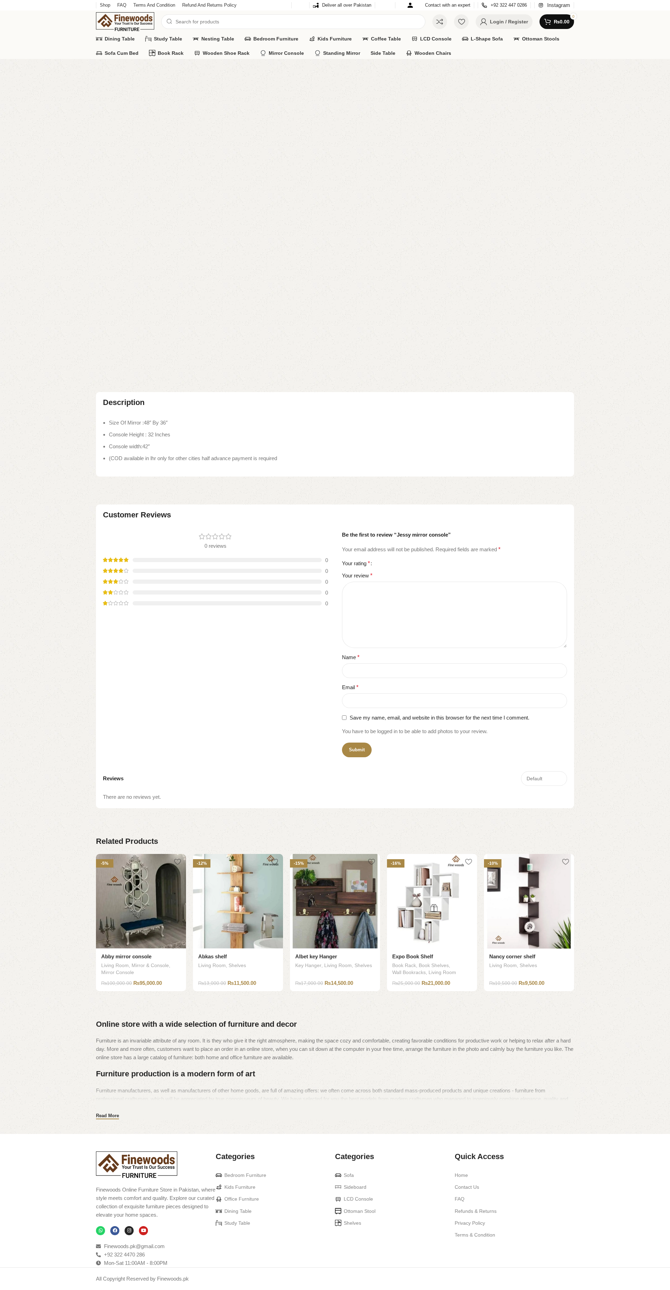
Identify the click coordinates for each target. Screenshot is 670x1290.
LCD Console (358, 1199)
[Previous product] (556, 70)
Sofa (349, 1175)
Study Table (237, 1223)
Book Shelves (434, 965)
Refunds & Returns (476, 1211)
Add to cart (451, 167)
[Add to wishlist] (177, 862)
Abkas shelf (212, 956)
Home (103, 70)
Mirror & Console (460, 101)
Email (350, 687)
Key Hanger (308, 965)
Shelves (237, 965)
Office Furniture (241, 1199)
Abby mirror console (126, 956)
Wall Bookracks (409, 972)
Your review (357, 575)
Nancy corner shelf (512, 956)
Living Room (131, 70)
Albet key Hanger (316, 956)
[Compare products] (440, 22)
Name (350, 657)
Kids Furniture (239, 1187)
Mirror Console (501, 101)
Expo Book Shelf (412, 956)
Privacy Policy (470, 1223)
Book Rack (404, 965)
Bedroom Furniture (245, 1175)
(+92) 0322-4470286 (478, 128)
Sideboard (355, 1187)
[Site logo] (125, 21)
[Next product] (570, 70)
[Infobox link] (342, 5)
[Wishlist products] (461, 22)
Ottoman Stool (359, 1211)
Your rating (356, 563)
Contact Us (467, 1187)
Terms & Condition (475, 1235)
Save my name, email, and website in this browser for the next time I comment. (439, 718)
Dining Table (238, 1211)
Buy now (535, 167)
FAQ (459, 1199)
